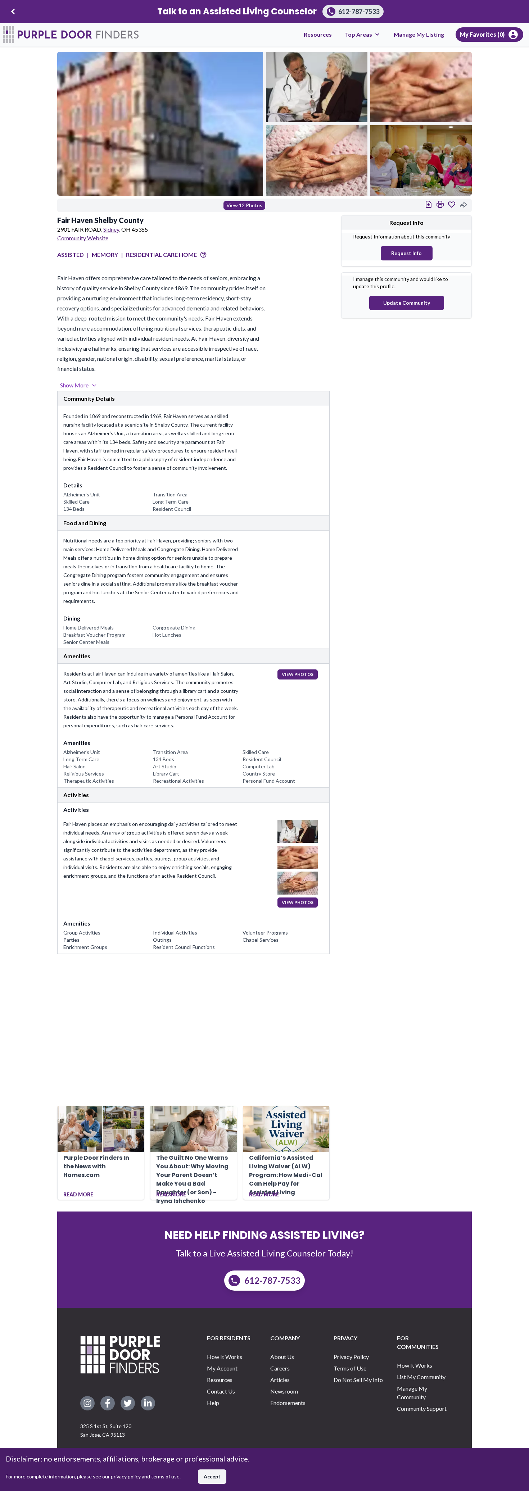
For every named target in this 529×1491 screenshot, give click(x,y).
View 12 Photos (244, 205)
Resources (318, 34)
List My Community (421, 1376)
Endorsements (288, 1402)
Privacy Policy (351, 1356)
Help (213, 1402)
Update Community (406, 303)
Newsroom (284, 1391)
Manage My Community (412, 1392)
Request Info (406, 253)
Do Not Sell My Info (358, 1379)
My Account (222, 1368)
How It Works (224, 1356)
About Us (282, 1356)
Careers (280, 1368)
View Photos (297, 674)
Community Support (422, 1408)
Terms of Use (350, 1368)
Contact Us (221, 1391)
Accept (212, 1476)
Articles (280, 1379)
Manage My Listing (419, 34)
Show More (74, 385)
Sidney (111, 229)
